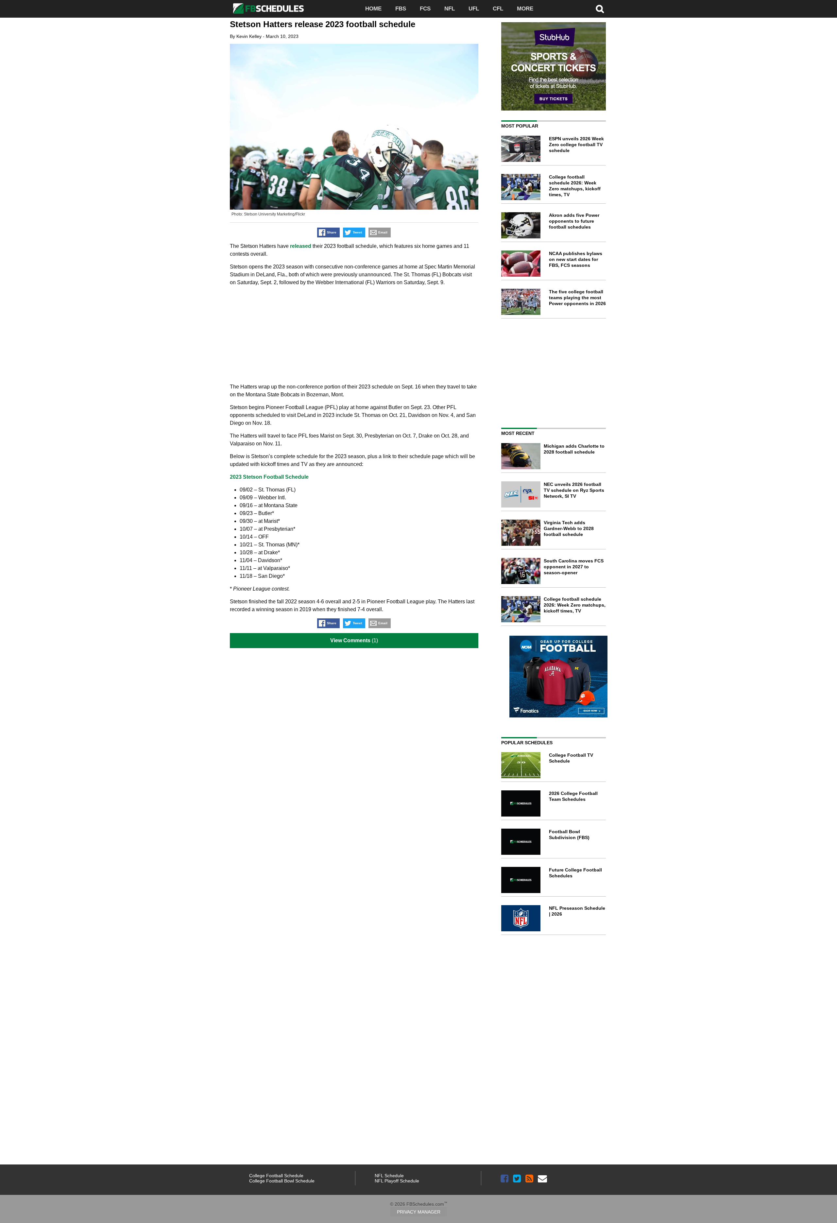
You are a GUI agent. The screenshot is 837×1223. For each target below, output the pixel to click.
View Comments (350, 640)
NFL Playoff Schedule (397, 1180)
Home (373, 9)
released (300, 246)
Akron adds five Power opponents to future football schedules (574, 221)
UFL (474, 9)
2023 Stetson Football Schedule (269, 477)
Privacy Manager (418, 1211)
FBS (400, 9)
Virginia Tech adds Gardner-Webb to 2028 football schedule (569, 528)
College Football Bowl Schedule (282, 1180)
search (599, 9)
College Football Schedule (276, 1175)
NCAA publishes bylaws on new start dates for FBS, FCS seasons (575, 259)
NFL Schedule (389, 1175)
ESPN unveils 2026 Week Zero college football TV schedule (576, 144)
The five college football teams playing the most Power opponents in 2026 (577, 297)
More (525, 9)
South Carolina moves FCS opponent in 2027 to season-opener (574, 566)
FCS (425, 9)
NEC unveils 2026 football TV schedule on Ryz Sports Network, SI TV (574, 490)
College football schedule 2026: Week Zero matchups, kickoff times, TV (575, 604)
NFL (449, 9)
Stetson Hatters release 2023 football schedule (322, 24)
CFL (498, 9)
